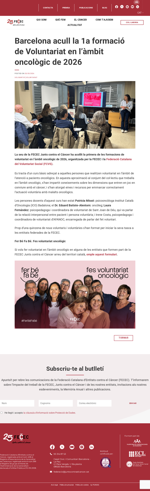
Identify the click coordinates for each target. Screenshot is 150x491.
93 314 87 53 (60, 454)
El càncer (80, 19)
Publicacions (86, 8)
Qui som (41, 19)
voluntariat (31, 77)
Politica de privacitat (67, 485)
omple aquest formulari (101, 254)
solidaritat (20, 77)
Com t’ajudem (104, 19)
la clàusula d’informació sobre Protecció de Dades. (49, 412)
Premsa (66, 8)
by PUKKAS (95, 485)
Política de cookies (82, 485)
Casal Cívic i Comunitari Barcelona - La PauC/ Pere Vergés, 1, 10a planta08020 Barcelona (72, 463)
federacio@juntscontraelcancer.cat (71, 471)
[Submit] (137, 2)
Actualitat (75, 25)
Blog (104, 8)
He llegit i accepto (40, 412)
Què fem (60, 19)
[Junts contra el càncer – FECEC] (15, 22)
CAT (139, 12)
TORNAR (123, 337)
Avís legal (54, 485)
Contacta (48, 8)
